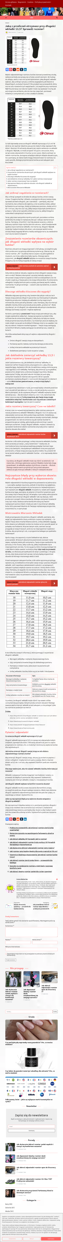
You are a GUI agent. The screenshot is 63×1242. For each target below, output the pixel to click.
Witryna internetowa (12, 946)
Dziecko (8, 1208)
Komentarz (9, 926)
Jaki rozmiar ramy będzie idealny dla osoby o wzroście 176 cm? (33, 851)
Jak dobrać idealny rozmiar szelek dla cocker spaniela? (31, 872)
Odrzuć (32, 1239)
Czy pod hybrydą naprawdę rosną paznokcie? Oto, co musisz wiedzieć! (28, 1043)
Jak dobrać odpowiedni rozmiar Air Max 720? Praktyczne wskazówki (34, 1180)
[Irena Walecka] (10, 888)
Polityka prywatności (43, 2)
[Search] (57, 18)
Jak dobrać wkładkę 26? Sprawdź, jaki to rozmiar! (28, 839)
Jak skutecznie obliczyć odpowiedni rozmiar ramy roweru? (32, 848)
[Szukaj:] (29, 1011)
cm (40, 736)
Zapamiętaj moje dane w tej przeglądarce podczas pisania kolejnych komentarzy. (31, 954)
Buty (7, 1204)
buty (14, 367)
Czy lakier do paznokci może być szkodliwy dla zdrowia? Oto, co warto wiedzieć (30, 1072)
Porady (7, 23)
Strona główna (11, 2)
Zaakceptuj (51, 1239)
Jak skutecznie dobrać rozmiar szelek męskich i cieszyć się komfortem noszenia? (11, 994)
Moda (7, 1211)
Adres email (37, 940)
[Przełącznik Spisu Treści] (54, 167)
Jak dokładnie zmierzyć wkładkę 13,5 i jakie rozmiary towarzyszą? (30, 179)
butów (53, 522)
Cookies (30, 2)
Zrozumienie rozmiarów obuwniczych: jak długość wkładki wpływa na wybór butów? (31, 173)
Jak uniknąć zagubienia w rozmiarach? (20, 170)
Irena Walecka (12, 32)
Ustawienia (12, 1239)
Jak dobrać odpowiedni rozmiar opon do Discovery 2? (49, 988)
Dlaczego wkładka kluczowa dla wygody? (22, 176)
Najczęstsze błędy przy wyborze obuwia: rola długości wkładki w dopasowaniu (30, 184)
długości (47, 684)
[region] (31, 1227)
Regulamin (22, 2)
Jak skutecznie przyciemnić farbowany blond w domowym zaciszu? (34, 1191)
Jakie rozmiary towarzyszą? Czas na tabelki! (22, 181)
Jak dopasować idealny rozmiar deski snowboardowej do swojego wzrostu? (31, 1157)
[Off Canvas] (6, 17)
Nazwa (8, 940)
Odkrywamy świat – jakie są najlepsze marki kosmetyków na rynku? (28, 1100)
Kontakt (8, 5)
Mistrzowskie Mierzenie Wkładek (18, 187)
